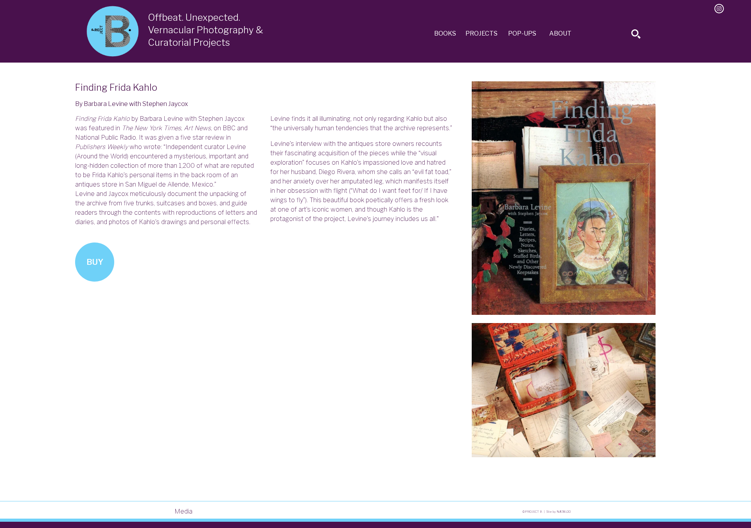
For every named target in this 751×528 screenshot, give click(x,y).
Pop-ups (522, 33)
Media (183, 511)
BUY (94, 262)
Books (445, 33)
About (560, 33)
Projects (481, 33)
